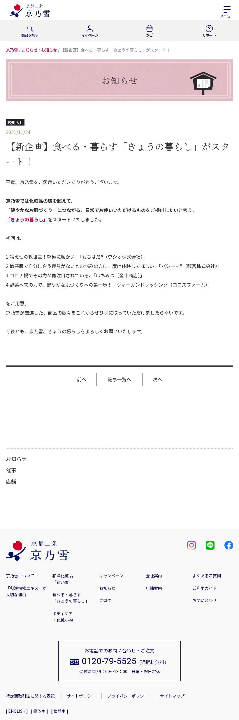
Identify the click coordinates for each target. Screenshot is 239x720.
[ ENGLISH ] (17, 711)
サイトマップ (172, 696)
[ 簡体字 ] (39, 711)
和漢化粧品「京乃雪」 (62, 579)
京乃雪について (20, 575)
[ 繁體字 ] (59, 711)
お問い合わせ (204, 600)
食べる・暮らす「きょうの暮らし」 (70, 598)
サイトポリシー (81, 696)
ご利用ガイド (204, 588)
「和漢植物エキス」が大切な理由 (26, 591)
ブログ (105, 600)
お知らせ (16, 459)
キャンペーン (111, 575)
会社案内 (154, 575)
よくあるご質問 (206, 575)
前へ (81, 379)
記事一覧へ (119, 379)
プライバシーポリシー (127, 696)
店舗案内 (154, 588)
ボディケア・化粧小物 (62, 616)
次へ (157, 379)
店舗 (11, 481)
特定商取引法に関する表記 (30, 696)
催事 (11, 470)
